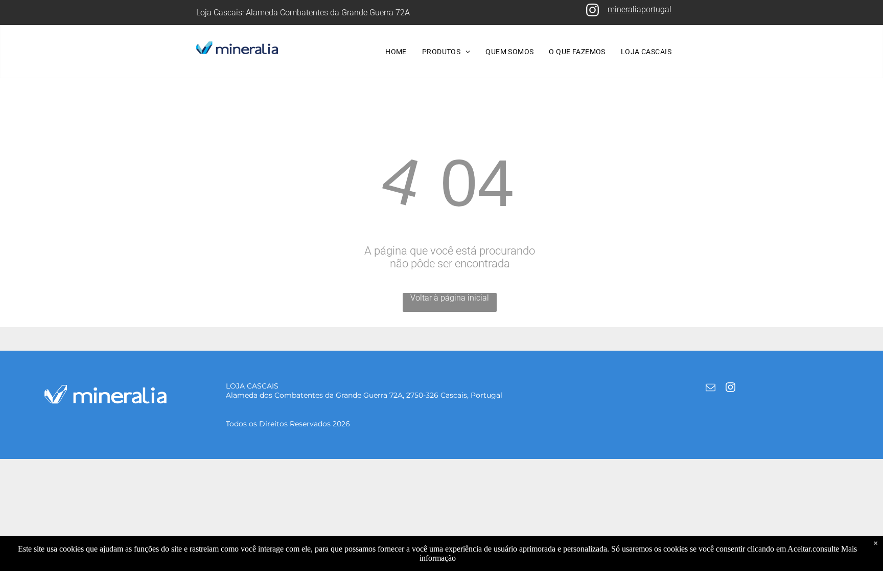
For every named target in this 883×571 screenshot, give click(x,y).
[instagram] (730, 388)
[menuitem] (396, 52)
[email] (710, 388)
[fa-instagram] (592, 14)
